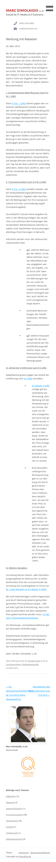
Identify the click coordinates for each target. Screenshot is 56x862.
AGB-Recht (10, 796)
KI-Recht (9, 827)
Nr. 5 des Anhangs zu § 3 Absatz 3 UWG (26, 589)
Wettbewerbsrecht (30, 664)
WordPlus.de (25, 856)
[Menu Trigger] (49, 7)
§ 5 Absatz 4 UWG (40, 385)
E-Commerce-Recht (14, 814)
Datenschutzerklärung (40, 852)
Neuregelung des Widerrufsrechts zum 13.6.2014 (39, 690)
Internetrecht (12, 820)
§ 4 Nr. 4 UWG (19, 189)
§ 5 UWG (28, 378)
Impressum (24, 852)
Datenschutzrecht (14, 808)
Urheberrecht (12, 833)
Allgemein (10, 802)
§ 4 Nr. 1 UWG (19, 103)
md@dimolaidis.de (28, 28)
